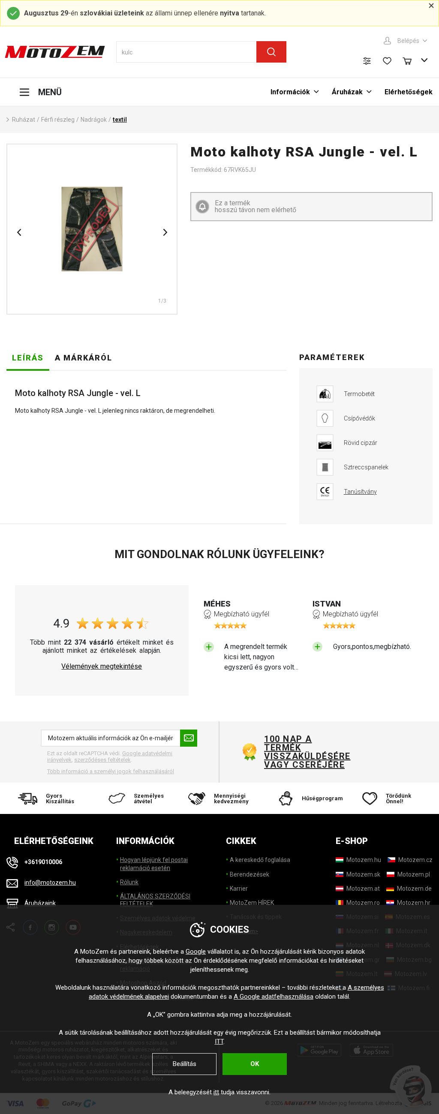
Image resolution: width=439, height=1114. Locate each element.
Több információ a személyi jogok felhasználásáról (110, 771)
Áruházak (347, 92)
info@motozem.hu (50, 882)
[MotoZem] (55, 52)
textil (120, 120)
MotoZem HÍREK (252, 902)
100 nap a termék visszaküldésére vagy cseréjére (307, 752)
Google (196, 951)
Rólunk (129, 882)
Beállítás (184, 1064)
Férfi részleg (58, 120)
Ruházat (23, 120)
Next (165, 232)
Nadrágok (94, 120)
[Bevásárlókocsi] (411, 60)
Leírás (28, 357)
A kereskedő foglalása (260, 859)
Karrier (239, 888)
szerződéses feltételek (102, 760)
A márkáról (83, 357)
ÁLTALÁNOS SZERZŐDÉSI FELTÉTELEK (155, 900)
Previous (18, 232)
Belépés (408, 40)
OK (254, 1064)
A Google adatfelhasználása (273, 996)
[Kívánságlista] (387, 61)
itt (216, 1092)
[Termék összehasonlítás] (367, 61)
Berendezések (249, 874)
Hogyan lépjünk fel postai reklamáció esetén (154, 863)
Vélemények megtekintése (101, 666)
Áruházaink (40, 903)
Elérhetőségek (409, 92)
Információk (290, 92)
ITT (219, 1041)
